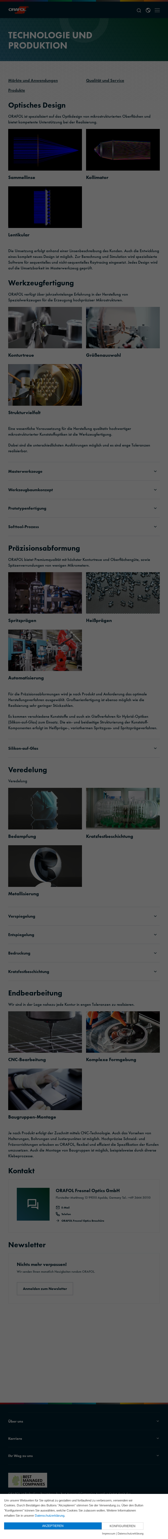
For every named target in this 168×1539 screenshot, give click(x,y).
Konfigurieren (122, 1526)
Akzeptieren (53, 1526)
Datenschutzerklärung (49, 1515)
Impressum (108, 1533)
